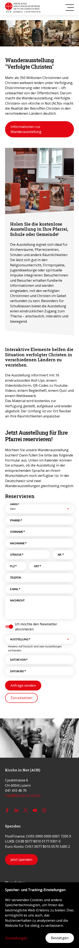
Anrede (14, 504)
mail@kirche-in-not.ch (23, 795)
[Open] (68, 509)
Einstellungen (16, 938)
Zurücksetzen (21, 698)
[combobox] (36, 508)
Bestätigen (59, 938)
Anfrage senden (23, 685)
